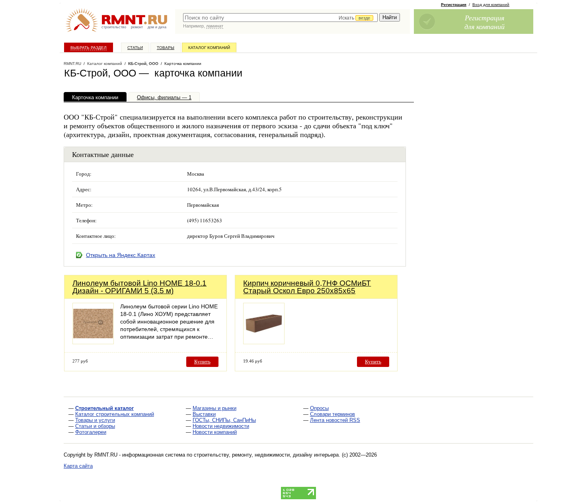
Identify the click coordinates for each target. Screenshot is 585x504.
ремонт (137, 27)
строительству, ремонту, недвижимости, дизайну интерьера (266, 455)
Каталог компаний (209, 47)
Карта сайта (78, 466)
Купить (202, 362)
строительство (113, 27)
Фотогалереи (90, 432)
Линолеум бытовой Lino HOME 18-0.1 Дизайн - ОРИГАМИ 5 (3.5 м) (139, 287)
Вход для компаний (490, 4)
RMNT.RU (72, 63)
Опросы (319, 408)
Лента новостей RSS (335, 420)
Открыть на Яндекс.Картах (120, 255)
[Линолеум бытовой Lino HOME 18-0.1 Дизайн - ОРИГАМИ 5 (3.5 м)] (93, 342)
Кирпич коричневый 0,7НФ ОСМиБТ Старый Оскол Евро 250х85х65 (307, 287)
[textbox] (280, 17)
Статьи (135, 47)
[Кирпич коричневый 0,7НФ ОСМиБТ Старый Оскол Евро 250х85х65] (264, 342)
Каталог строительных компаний (114, 414)
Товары (165, 47)
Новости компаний (215, 432)
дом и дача (157, 27)
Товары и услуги (95, 420)
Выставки (204, 414)
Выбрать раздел (88, 47)
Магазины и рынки (214, 408)
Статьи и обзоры (95, 426)
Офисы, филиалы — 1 (164, 97)
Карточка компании (95, 97)
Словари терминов (332, 414)
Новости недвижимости (221, 426)
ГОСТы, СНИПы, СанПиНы (224, 420)
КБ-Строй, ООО (143, 63)
